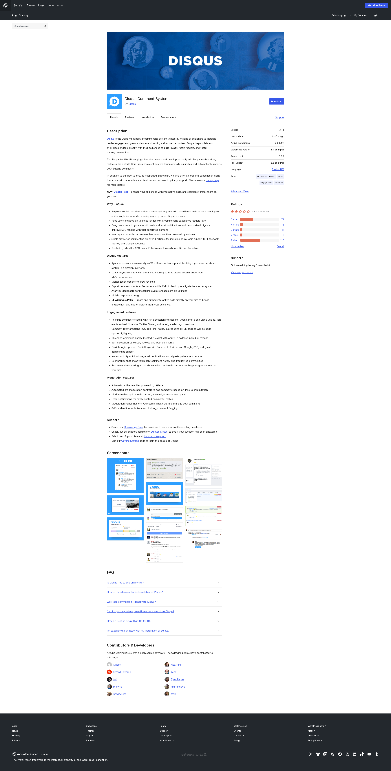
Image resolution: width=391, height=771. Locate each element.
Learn (163, 726)
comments (262, 176)
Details (114, 117)
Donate (239, 735)
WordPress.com (317, 726)
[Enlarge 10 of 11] (217, 509)
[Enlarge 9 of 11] (217, 492)
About (15, 726)
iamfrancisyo (178, 686)
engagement (266, 182)
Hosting (16, 735)
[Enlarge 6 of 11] (178, 511)
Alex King (176, 664)
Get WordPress (376, 5)
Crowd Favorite (122, 671)
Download (276, 101)
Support (279, 117)
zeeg (173, 671)
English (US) (278, 169)
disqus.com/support (155, 436)
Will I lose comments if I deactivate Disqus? (131, 601)
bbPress (313, 735)
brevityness (119, 693)
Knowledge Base (133, 427)
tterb (173, 693)
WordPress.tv (168, 740)
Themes (90, 730)
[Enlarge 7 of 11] (178, 526)
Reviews (129, 117)
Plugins (89, 735)
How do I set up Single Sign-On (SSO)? (129, 621)
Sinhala (44, 754)
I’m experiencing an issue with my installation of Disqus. (138, 630)
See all (280, 246)
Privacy (16, 740)
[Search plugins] (45, 26)
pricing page (212, 180)
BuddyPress (315, 740)
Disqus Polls (121, 191)
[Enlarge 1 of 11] (139, 462)
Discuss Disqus (159, 431)
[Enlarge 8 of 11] (217, 462)
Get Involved (240, 726)
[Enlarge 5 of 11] (178, 485)
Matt (311, 730)
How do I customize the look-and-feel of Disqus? (135, 592)
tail (115, 679)
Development (168, 117)
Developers (166, 735)
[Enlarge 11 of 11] (217, 532)
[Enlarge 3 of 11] (139, 521)
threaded (278, 182)
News (15, 730)
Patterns (90, 740)
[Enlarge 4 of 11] (178, 462)
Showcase (91, 726)
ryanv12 (117, 686)
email (280, 176)
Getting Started (130, 440)
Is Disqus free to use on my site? (125, 582)
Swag (238, 740)
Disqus (132, 103)
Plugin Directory (20, 15)
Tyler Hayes (177, 679)
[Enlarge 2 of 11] (139, 499)
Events (237, 730)
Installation (148, 117)
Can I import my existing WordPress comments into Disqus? (140, 611)
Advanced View (240, 191)
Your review (237, 246)
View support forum (242, 272)
